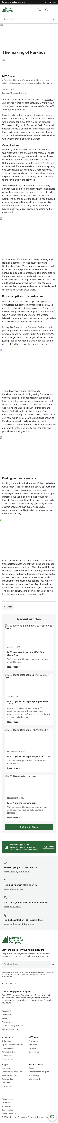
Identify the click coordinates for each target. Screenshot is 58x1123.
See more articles (29, 827)
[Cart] (40, 10)
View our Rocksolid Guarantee (19, 924)
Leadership (6, 1015)
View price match (12, 906)
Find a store (33, 1041)
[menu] (53, 10)
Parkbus (48, 99)
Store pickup (34, 1052)
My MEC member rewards (12, 1045)
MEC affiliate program (10, 1029)
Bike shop (33, 1045)
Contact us (6, 1083)
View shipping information (17, 871)
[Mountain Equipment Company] (29, 939)
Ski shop (32, 1048)
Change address (8, 1048)
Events (31, 1068)
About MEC (6, 1011)
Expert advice (7, 1079)
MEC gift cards (35, 1079)
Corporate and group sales (12, 1025)
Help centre (6, 1068)
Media (4, 1018)
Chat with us (6, 1086)
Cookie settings (8, 1059)
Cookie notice (7, 1110)
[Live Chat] (52, 1116)
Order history (7, 1041)
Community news (18, 93)
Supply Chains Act (9, 1114)
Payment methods (9, 1052)
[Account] (47, 10)
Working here (7, 1022)
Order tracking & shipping (12, 1072)
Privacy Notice (41, 974)
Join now (48, 847)
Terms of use (7, 1103)
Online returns (7, 1055)
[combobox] (29, 19)
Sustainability (34, 1075)
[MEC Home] (8, 10)
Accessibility (7, 1106)
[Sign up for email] (53, 964)
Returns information (9, 1075)
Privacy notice (7, 1099)
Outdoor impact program (39, 1072)
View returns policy (13, 889)
